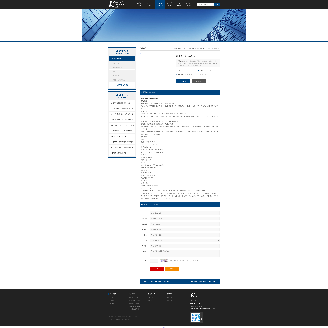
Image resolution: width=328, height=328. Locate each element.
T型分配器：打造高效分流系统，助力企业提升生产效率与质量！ (123, 125)
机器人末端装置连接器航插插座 (120, 103)
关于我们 (149, 4)
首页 (184, 48)
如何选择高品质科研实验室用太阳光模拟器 (123, 119)
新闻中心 (169, 4)
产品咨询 (183, 81)
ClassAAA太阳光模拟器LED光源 (135, 300)
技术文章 (150, 297)
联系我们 (189, 4)
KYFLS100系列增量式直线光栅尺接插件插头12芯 (135, 306)
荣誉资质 (112, 300)
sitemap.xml (131, 319)
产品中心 (160, 4)
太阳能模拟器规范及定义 (118, 136)
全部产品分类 (121, 85)
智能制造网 (117, 319)
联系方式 (169, 297)
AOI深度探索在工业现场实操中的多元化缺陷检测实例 (123, 130)
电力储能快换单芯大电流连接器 (205, 281)
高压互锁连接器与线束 (119, 80)
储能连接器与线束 (117, 67)
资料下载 (112, 303)
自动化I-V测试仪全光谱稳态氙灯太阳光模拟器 (123, 108)
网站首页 (140, 4)
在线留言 (179, 4)
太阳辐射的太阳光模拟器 (118, 153)
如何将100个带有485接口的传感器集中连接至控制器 (123, 142)
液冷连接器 (116, 63)
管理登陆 (124, 319)
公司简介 (112, 297)
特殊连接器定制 (116, 58)
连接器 (114, 71)
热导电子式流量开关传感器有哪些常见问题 (123, 114)
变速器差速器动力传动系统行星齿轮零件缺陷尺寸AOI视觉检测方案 (123, 147)
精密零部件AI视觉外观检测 (135, 303)
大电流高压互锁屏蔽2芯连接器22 (159, 281)
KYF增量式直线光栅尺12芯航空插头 (135, 309)
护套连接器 (116, 75)
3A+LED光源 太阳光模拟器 (135, 297)
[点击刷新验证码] (164, 260)
